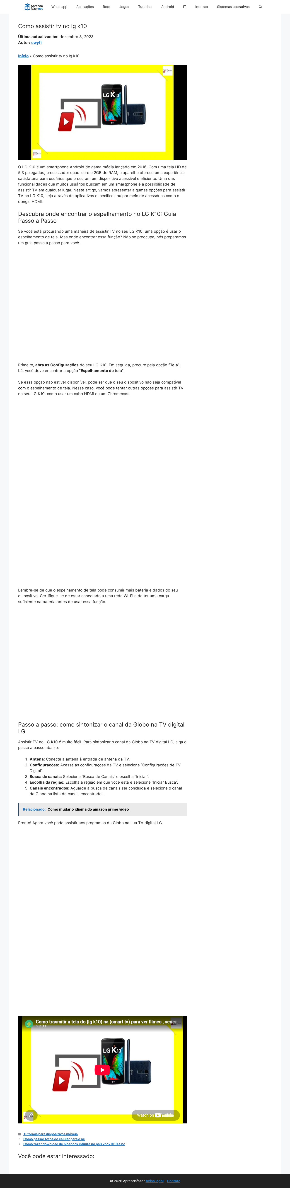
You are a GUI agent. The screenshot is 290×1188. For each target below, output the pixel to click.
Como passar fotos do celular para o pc (54, 1139)
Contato (173, 1181)
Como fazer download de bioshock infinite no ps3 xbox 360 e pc (74, 1144)
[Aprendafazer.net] (34, 7)
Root (106, 7)
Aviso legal (155, 1181)
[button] (260, 7)
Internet (201, 7)
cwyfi (36, 42)
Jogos (124, 7)
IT (184, 7)
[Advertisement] (102, 283)
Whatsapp (59, 7)
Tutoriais (145, 7)
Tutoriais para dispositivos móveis (50, 1134)
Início (23, 56)
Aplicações (85, 7)
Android (167, 7)
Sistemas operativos (233, 7)
